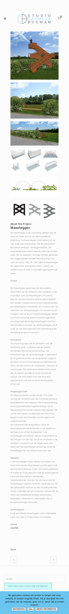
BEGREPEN (19, 609)
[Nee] (65, 602)
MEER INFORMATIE (46, 609)
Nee (30, 609)
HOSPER (14, 528)
